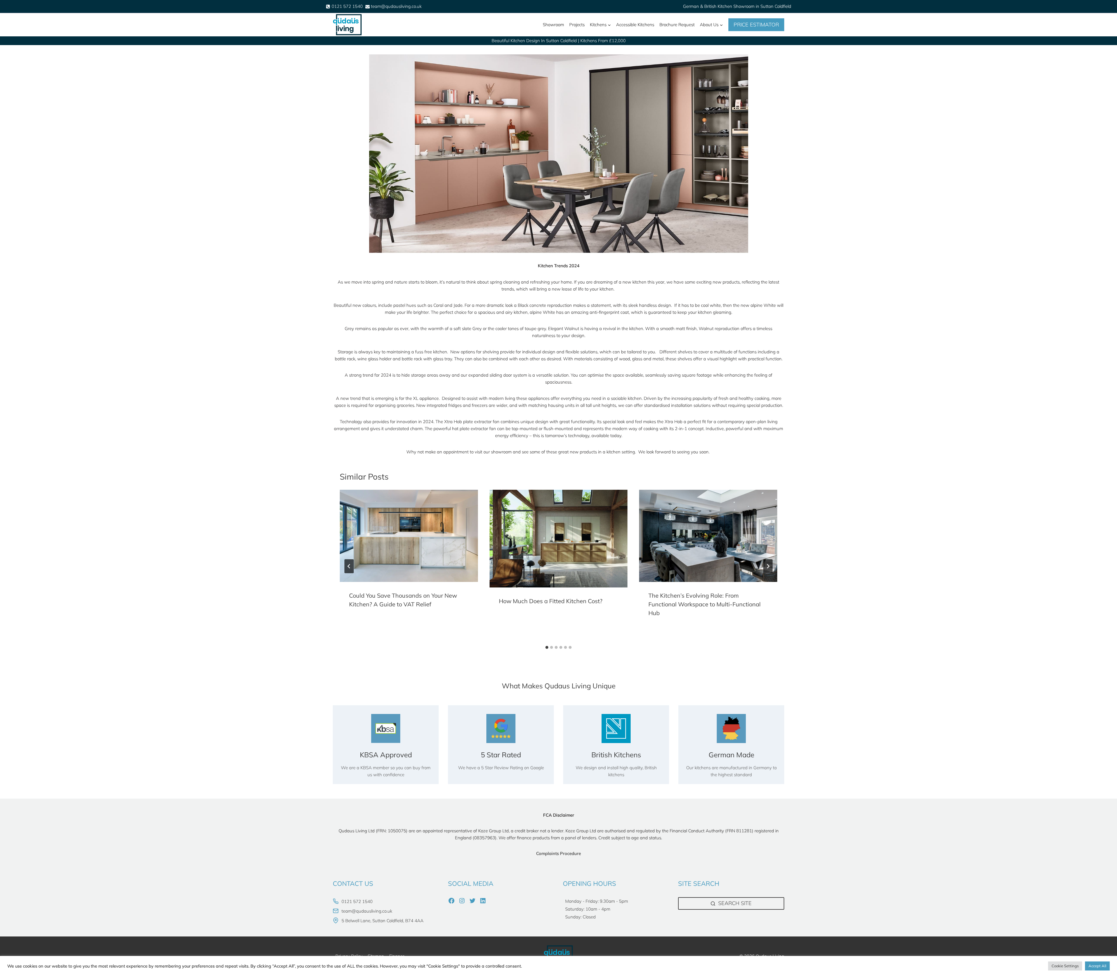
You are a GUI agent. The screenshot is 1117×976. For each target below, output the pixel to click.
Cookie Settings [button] (1065, 965)
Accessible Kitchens (635, 24)
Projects (577, 24)
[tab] (546, 647)
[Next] (768, 566)
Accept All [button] (1097, 965)
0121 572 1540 (357, 901)
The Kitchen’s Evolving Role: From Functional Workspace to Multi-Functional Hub (704, 604)
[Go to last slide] (349, 566)
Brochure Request (677, 24)
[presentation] (409, 536)
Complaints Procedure (558, 853)
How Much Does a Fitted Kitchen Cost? (550, 601)
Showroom (553, 24)
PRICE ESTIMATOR (756, 24)
